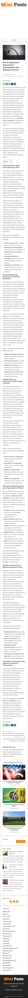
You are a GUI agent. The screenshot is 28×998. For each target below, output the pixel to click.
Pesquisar (5, 839)
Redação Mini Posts (10, 74)
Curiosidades (7, 926)
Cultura (5, 924)
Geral (5, 943)
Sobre (20, 990)
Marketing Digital (9, 948)
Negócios (6, 955)
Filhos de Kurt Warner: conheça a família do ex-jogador (14, 782)
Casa (4, 919)
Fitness (5, 938)
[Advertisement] (14, 22)
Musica (5, 953)
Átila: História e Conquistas (16, 880)
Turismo (5, 970)
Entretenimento (8, 931)
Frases (5, 941)
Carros (5, 916)
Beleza (5, 911)
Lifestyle (6, 946)
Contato (8, 990)
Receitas (5, 958)
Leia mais (19, 861)
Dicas (4, 929)
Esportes (21, 76)
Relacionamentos (8, 960)
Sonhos (5, 965)
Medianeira (7, 951)
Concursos (6, 921)
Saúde (5, 963)
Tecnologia (6, 968)
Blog (4, 914)
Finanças (6, 936)
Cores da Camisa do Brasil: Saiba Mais (14, 805)
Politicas (15, 990)
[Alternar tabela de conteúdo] (10, 161)
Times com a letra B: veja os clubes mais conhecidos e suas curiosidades (14, 828)
